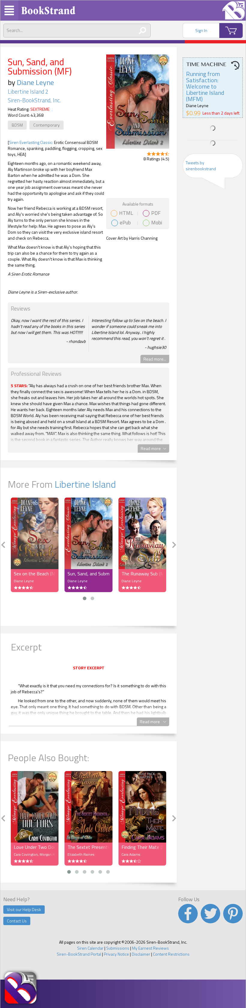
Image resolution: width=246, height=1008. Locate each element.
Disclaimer (141, 954)
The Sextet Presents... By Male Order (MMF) (88, 847)
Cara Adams (131, 854)
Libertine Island (85, 484)
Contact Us (17, 921)
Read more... (154, 359)
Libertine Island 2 (28, 91)
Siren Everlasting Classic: (31, 142)
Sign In (201, 30)
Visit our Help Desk (24, 909)
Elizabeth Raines (81, 854)
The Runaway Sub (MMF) (142, 574)
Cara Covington (26, 854)
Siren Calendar (90, 948)
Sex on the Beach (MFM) (35, 574)
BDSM (17, 125)
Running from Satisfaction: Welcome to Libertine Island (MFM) (205, 86)
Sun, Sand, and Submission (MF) (88, 574)
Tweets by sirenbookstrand (201, 165)
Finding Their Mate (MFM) (142, 847)
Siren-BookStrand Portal (79, 954)
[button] (84, 598)
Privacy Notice (116, 954)
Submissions (117, 948)
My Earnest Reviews (150, 948)
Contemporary (46, 125)
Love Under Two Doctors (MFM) (35, 847)
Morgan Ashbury (52, 854)
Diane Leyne (35, 82)
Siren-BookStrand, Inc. (34, 100)
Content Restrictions (171, 954)
